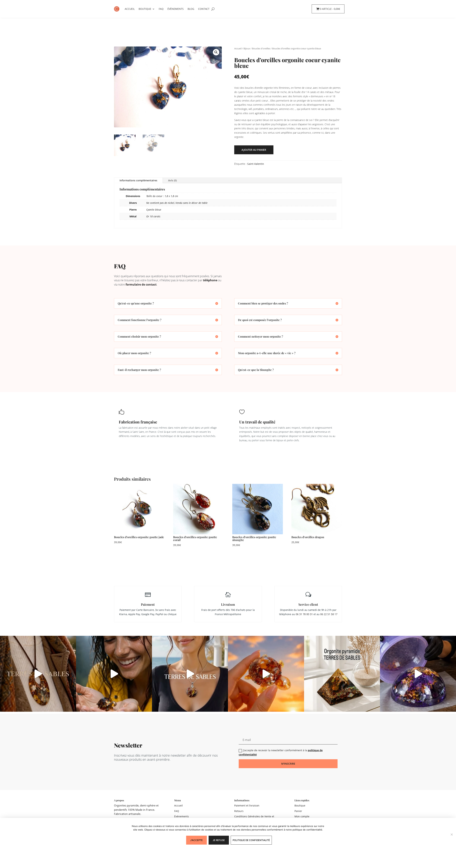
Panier (298, 811)
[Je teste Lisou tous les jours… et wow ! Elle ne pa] (266, 674)
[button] (216, 52)
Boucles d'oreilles (261, 48)
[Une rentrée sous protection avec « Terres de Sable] (190, 674)
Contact (203, 9)
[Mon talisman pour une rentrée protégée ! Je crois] (38, 674)
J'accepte (196, 840)
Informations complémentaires (138, 180)
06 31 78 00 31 (304, 614)
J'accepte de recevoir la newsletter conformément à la (281, 752)
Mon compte (301, 816)
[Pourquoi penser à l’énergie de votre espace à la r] (342, 674)
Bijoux (246, 48)
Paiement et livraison (246, 805)
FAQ (161, 9)
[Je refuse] (451, 834)
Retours (238, 811)
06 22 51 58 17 (328, 614)
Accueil (130, 9)
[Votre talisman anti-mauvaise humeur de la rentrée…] (114, 674)
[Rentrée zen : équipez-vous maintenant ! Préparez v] (418, 674)
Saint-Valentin (255, 163)
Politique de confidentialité (251, 840)
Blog (191, 9)
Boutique (145, 9)
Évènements (175, 9)
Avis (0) (172, 180)
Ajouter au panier (254, 149)
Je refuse (219, 840)
